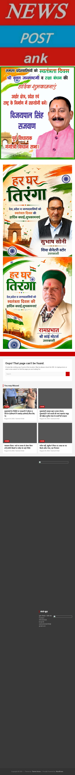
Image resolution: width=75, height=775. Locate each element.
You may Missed (11, 385)
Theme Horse (36, 771)
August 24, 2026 (9, 418)
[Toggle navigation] (5, 354)
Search (68, 374)
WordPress (59, 771)
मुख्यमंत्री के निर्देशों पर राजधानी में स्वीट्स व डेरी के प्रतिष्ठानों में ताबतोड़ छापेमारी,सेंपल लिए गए (19, 413)
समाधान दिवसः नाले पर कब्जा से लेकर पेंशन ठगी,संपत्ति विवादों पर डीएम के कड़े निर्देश (18, 447)
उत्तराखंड (7, 406)
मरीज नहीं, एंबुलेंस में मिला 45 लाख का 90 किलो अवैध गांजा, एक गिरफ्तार (53, 447)
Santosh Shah (20, 418)
